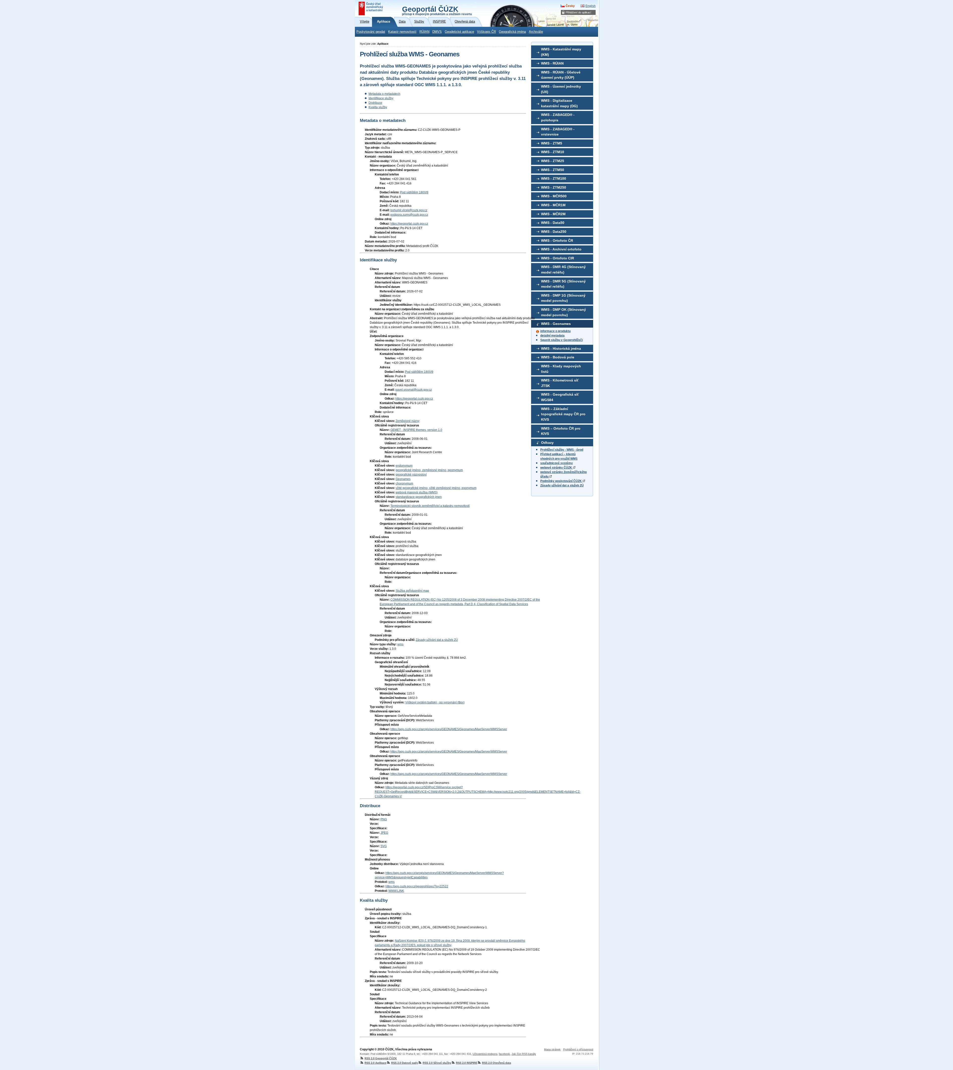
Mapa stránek (552, 1049)
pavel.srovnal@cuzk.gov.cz (413, 389)
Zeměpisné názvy (407, 421)
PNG (383, 819)
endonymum (404, 465)
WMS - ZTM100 (553, 178)
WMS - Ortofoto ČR (557, 240)
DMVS (437, 32)
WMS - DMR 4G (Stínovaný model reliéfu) (563, 269)
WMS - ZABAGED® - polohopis (558, 117)
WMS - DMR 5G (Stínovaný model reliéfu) (563, 284)
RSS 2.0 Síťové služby (437, 1062)
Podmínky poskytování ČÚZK (561, 481)
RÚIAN (424, 32)
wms (400, 644)
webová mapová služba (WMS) (417, 492)
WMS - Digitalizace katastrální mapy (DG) (559, 103)
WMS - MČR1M (553, 205)
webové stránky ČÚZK (556, 467)
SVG (383, 846)
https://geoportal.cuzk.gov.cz (409, 223)
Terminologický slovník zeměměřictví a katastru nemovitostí (430, 506)
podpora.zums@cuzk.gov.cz (409, 214)
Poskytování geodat (370, 32)
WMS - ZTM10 (552, 152)
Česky (570, 6)
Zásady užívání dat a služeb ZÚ (562, 485)
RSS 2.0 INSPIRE (466, 1062)
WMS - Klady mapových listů (561, 369)
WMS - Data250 (553, 232)
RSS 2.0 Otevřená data (496, 1062)
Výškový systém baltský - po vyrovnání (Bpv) (435, 702)
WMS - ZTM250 (553, 187)
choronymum (404, 483)
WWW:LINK (396, 891)
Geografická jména (512, 32)
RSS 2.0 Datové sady (404, 1062)
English (590, 6)
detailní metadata (552, 335)
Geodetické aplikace (459, 32)
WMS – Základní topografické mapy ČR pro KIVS (563, 414)
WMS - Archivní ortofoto (561, 249)
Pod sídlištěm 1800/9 (414, 192)
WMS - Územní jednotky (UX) (561, 89)
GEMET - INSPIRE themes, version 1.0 (416, 430)
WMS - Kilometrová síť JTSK (560, 383)
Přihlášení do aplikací (578, 12)
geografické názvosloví (411, 474)
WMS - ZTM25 (552, 161)
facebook (504, 1053)
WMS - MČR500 (554, 196)
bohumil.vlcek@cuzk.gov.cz (408, 210)
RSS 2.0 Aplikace (375, 1062)
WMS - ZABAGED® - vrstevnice (558, 132)
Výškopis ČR (486, 32)
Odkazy (547, 443)
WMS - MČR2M (553, 214)
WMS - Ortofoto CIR (557, 258)
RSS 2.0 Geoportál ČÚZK (381, 1058)
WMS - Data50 (552, 223)
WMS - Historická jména (561, 348)
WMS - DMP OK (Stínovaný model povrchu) (563, 312)
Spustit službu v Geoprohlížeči (561, 340)
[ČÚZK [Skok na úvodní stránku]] (371, 8)
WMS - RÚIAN (552, 63)
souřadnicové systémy (556, 463)
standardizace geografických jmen (419, 497)
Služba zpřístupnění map (412, 590)
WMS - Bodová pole (557, 357)
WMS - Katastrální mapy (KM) (561, 52)
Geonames (403, 479)
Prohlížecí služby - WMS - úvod (561, 449)
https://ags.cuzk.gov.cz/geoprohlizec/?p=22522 (416, 886)
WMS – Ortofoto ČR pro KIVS (560, 431)
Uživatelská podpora (485, 1053)
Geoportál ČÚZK (437, 10)
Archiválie (536, 32)
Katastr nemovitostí (402, 32)
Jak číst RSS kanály (523, 1053)
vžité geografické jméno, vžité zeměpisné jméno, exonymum (436, 488)
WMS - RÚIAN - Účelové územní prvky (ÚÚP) (560, 75)
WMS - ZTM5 (551, 143)
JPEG (384, 832)
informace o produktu (555, 331)
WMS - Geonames (556, 324)
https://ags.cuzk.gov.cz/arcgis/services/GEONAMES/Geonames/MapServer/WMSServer (448, 729)
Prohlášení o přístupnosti (578, 1049)
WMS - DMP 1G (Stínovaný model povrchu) (563, 298)
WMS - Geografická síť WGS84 (560, 397)
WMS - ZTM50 (552, 170)
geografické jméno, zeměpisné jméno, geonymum (429, 470)
